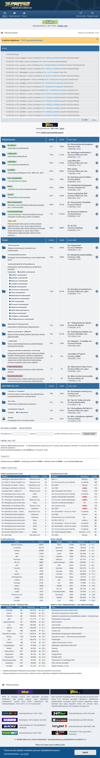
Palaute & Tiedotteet (16, 391)
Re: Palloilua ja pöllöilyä (51, 58)
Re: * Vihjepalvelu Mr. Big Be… (80, 323)
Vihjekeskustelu (8, 140)
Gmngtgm (59, 577)
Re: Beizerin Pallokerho (51, 76)
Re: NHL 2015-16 (58, 520)
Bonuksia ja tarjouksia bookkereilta (65, 613)
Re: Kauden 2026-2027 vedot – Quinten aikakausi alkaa (22, 532)
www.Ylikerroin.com (10, 386)
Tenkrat (78, 205)
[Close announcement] (97, 39)
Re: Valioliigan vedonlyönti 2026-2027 (16, 500)
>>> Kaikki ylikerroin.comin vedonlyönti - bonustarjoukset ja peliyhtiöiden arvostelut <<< (50, 739)
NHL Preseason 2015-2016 (61, 491)
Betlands (55, 651)
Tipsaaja (17, 583)
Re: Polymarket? (74, 245)
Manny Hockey (16, 545)
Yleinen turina (13, 245)
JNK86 (77, 356)
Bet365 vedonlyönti (27, 272)
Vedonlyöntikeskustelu (17, 255)
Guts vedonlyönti (18, 293)
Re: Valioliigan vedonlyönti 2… (80, 152)
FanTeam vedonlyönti (20, 290)
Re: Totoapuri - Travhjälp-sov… (80, 341)
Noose (84, 514)
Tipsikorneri (56, 631)
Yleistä (4, 240)
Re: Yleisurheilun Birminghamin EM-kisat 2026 (18, 508)
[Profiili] (4, 58)
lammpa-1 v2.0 (84, 532)
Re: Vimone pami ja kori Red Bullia (64, 482)
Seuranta (11, 401)
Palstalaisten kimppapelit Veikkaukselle (66, 634)
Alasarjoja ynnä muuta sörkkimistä (64, 610)
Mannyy (85, 479)
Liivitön (23, 58)
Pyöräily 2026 (56, 657)
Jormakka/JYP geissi (76, 354)
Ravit (10, 186)
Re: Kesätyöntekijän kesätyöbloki (54, 65)
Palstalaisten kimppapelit (61, 619)
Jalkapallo (12, 154)
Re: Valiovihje (7, 535)
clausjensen (25, 79)
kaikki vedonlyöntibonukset (52, 133)
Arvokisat (11, 145)
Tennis (10, 195)
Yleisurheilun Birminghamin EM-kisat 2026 (67, 628)
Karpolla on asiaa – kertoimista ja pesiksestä (69, 637)
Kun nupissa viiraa (58, 506)
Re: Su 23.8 (48, 72)
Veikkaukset (23, 412)
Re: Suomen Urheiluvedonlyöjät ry (64, 500)
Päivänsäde (9, 657)
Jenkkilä (11, 170)
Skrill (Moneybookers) (20, 310)
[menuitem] (14, 14)
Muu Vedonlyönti (15, 202)
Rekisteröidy (25, 428)
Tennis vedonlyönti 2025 (77, 193)
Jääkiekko (12, 162)
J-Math (16, 597)
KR (85, 503)
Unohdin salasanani (61, 434)
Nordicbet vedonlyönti (20, 299)
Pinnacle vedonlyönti (20, 304)
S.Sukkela (84, 482)
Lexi (76, 394)
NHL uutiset (72, 169)
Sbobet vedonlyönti (19, 307)
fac (59, 583)
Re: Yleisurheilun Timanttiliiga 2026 (14, 497)
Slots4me (79, 248)
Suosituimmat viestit (59, 474)
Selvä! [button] (85, 752)
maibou (85, 520)
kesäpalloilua (57, 654)
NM (16, 556)
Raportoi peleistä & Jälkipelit (19, 332)
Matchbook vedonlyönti (20, 296)
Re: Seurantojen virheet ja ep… (80, 391)
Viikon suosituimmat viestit (12, 474)
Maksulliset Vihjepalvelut (18, 324)
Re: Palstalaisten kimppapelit (57, 79)
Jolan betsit (56, 625)
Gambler (59, 568)
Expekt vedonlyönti (19, 287)
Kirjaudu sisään (9, 428)
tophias (59, 556)
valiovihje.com (81, 334)
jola (59, 580)
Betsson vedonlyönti (19, 281)
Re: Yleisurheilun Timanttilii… (80, 202)
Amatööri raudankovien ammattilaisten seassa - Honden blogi (75, 616)
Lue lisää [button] (24, 754)
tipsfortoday (80, 402)
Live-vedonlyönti (14, 178)
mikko (84, 488)
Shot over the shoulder (60, 663)
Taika (35, 494)
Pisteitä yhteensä (8, 539)
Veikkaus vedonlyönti (20, 316)
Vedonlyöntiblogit (15, 212)
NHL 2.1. (55, 479)
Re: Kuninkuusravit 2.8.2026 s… (80, 177)
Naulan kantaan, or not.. (60, 666)
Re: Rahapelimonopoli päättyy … (80, 255)
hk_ (84, 517)
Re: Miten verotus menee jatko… (81, 376)
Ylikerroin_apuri (82, 291)
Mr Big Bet (79, 325)
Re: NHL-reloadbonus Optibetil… (81, 416)
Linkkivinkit (12, 341)
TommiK (17, 568)
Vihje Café (12, 221)
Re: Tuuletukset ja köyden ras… (80, 332)
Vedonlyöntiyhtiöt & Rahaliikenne (21, 264)
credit (77, 146)
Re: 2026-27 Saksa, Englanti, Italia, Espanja (17, 482)
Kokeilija (9, 610)
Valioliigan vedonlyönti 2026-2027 (14, 479)
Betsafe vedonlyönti (19, 278)
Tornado (17, 600)
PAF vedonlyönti (17, 301)
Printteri (9, 642)
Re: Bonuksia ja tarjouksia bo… (80, 289)
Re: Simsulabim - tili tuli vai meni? (64, 511)
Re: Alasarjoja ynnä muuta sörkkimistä (16, 494)
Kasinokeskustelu (15, 376)
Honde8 (59, 551)
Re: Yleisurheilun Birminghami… (81, 144)
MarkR (9, 648)
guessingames (9, 622)
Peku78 (9, 616)
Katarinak (79, 461)
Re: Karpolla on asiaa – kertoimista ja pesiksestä (20, 485)
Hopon (77, 419)
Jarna (22, 65)
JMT (16, 565)
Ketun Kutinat (57, 622)
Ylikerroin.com (81, 155)
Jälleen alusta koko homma (62, 642)
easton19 (59, 548)
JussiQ (16, 580)
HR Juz (17, 562)
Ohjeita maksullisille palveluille (63, 497)
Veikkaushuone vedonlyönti (22, 319)
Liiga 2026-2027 (74, 161)
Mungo (84, 485)
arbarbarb (9, 663)
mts (21, 61)
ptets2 (77, 179)
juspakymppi (9, 645)
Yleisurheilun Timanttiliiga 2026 (13, 506)
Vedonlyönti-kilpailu (16, 409)
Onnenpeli (59, 595)
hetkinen (59, 559)
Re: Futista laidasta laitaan (61, 532)
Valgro (16, 586)
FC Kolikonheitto (59, 592)
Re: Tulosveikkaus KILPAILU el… (80, 408)
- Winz (61, 129)
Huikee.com (63, 26)
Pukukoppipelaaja (9, 660)
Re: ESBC (55, 485)
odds (59, 554)
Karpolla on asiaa (35, 485)
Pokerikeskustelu (15, 367)
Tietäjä (22, 83)
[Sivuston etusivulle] (17, 5)
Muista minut (75, 434)
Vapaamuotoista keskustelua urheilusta (24, 350)
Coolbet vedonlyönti (19, 284)
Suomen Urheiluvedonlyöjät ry (63, 503)
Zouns (22, 87)
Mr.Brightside (17, 577)
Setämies (34, 508)
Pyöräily (54, 648)
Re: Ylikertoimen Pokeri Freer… (80, 367)
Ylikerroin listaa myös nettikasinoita (50, 745)
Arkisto (11, 418)
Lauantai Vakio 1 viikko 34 (11, 491)
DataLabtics (9, 651)
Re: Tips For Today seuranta (79, 400)
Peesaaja (16, 559)
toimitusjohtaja (59, 562)
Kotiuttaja (24, 72)
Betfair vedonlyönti (19, 275)
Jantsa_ (17, 574)
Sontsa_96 (79, 378)
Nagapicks (9, 654)
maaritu (78, 343)
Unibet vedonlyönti (19, 313)
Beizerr (23, 76)
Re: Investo (44, 61)
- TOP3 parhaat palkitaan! (31, 40)
